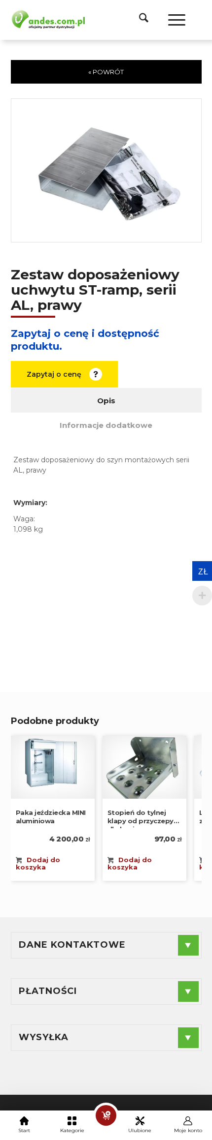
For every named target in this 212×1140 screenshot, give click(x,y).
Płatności (48, 991)
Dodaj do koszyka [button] (38, 863)
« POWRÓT (106, 72)
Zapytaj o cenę (54, 374)
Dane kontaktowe (72, 944)
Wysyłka (44, 1037)
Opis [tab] (106, 400)
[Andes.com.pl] (48, 19)
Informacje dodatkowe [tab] (106, 425)
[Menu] (171, 19)
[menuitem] (138, 19)
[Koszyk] (106, 1115)
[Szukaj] (138, 19)
